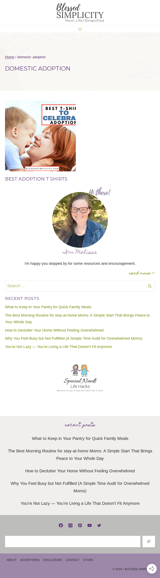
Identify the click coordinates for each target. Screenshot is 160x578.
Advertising (30, 560)
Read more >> (142, 273)
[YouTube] (89, 525)
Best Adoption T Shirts (36, 179)
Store (88, 560)
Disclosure (52, 560)
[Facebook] (61, 525)
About (12, 560)
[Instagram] (70, 525)
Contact (73, 560)
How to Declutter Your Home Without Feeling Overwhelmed (54, 330)
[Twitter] (99, 525)
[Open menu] (80, 29)
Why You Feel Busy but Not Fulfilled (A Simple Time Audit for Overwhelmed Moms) (73, 338)
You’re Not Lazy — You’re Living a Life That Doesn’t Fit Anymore (58, 347)
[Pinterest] (80, 525)
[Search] (148, 541)
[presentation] (40, 136)
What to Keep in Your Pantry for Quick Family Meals (48, 307)
